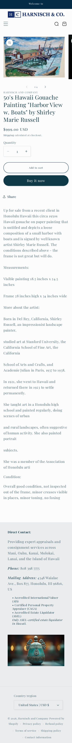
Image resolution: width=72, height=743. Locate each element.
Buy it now (36, 180)
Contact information (38, 737)
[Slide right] (45, 87)
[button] (6, 24)
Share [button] (11, 197)
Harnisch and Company (33, 718)
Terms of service (25, 730)
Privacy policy (32, 723)
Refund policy (54, 723)
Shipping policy (51, 730)
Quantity (9, 142)
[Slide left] (26, 87)
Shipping (8, 135)
